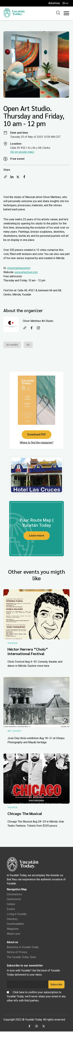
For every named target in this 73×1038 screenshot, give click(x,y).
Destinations (14, 894)
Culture (11, 904)
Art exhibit (12, 344)
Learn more (36, 535)
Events (11, 909)
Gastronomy (14, 899)
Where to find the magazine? (36, 442)
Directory (12, 919)
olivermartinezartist (18, 268)
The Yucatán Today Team (21, 957)
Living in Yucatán (16, 914)
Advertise (54, 3)
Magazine (13, 928)
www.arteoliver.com (26, 272)
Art (28, 344)
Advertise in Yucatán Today (23, 947)
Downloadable (15, 923)
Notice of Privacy (17, 952)
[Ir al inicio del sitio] (14, 16)
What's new (13, 933)
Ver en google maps (22, 152)
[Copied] (5, 177)
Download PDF (36, 434)
